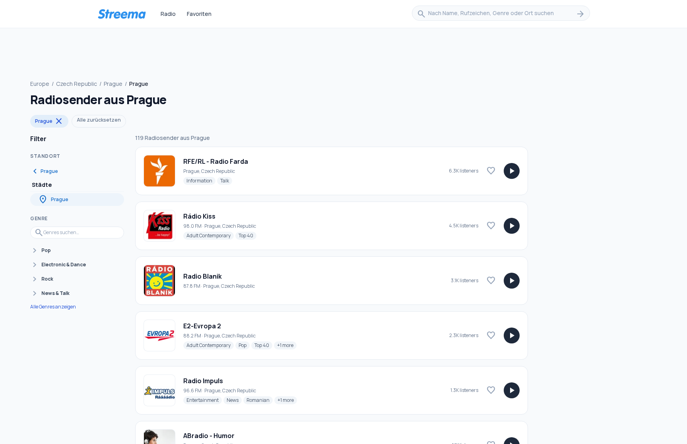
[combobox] (501, 14)
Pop (244, 345)
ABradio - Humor (209, 435)
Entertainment (204, 399)
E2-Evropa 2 (202, 326)
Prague (113, 83)
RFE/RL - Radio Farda (215, 161)
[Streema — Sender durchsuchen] (121, 13)
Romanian (259, 399)
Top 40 (247, 235)
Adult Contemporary (210, 235)
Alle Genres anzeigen (53, 307)
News (234, 399)
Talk (226, 180)
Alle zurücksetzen (99, 119)
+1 (287, 345)
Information (200, 180)
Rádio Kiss (199, 216)
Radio (168, 13)
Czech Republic (76, 83)
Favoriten (199, 13)
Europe (39, 83)
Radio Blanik (202, 276)
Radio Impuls (203, 380)
